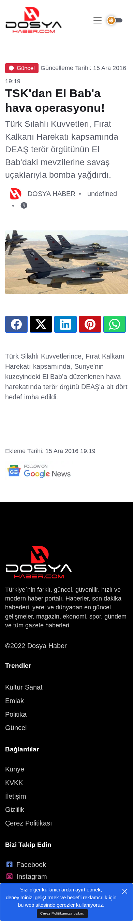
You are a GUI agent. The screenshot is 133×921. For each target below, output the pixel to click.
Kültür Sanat (24, 687)
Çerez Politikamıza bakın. (62, 913)
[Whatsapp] (114, 324)
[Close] (125, 891)
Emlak (14, 701)
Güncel (26, 68)
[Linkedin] (65, 324)
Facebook (31, 864)
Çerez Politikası (28, 823)
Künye (14, 769)
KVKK (14, 782)
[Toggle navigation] (97, 20)
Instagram (31, 876)
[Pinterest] (90, 324)
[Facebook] (16, 324)
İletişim (15, 796)
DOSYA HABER (51, 193)
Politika (16, 714)
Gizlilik (14, 809)
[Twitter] (41, 324)
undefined (102, 193)
